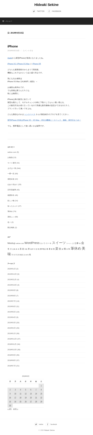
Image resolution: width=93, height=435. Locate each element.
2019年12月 (12, 274)
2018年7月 (12, 366)
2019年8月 (12, 296)
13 (31, 393)
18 (20, 397)
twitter (40, 11)
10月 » (15, 409)
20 (31, 397)
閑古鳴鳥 (11, 227)
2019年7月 (12, 301)
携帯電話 (43, 249)
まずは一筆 (12, 168)
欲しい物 (11, 201)
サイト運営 (12, 163)
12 (26, 393)
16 (10, 397)
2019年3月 (12, 323)
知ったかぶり (13, 206)
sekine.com (12, 152)
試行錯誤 (20, 255)
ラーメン (69, 243)
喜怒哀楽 (11, 179)
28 (36, 401)
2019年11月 (12, 279)
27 (31, 401)
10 (15, 393)
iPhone (13, 46)
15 (41, 393)
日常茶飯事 (12, 190)
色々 (9, 222)
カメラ (43, 243)
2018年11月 (12, 344)
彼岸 (31, 249)
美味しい (11, 217)
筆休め (10, 211)
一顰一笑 (11, 174)
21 (36, 397)
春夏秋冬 (11, 195)
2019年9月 (12, 290)
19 (26, 397)
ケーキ (48, 243)
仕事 (76, 243)
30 (10, 405)
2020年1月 (12, 269)
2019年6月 (12, 306)
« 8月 (10, 409)
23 (10, 401)
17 (15, 397)
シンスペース (29, 114)
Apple (10, 58)
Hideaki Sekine (46, 5)
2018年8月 (12, 360)
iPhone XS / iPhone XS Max (19, 64)
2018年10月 (12, 350)
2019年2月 (12, 328)
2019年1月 (12, 333)
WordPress (32, 243)
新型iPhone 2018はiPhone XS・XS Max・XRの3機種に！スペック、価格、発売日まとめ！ (44, 120)
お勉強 (10, 157)
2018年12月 (12, 339)
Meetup (11, 243)
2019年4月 (12, 317)
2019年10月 (12, 285)
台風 (13, 249)
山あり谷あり (13, 184)
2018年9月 (12, 355)
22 (41, 397)
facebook (56, 11)
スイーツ (59, 243)
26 (26, 401)
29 (41, 401)
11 (20, 393)
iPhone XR (36, 64)
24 (15, 401)
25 (20, 401)
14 (36, 393)
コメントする (28, 51)
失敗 (25, 249)
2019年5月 (12, 312)
